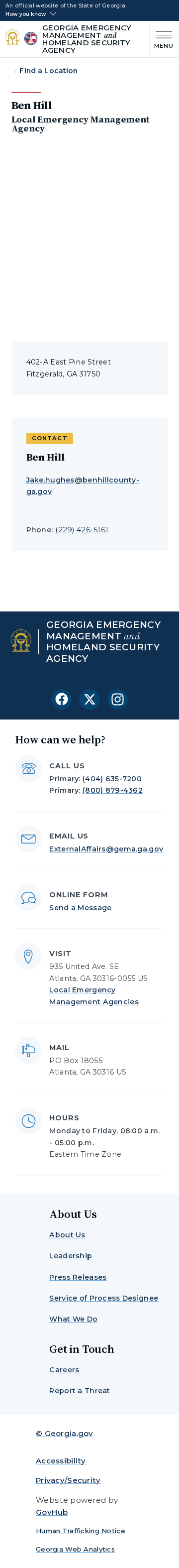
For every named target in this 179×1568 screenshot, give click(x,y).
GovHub (52, 1512)
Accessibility (61, 1460)
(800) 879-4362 (113, 790)
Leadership (70, 1255)
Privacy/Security (68, 1480)
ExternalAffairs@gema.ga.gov (106, 848)
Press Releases (77, 1277)
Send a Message (80, 907)
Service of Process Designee (103, 1298)
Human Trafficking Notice (80, 1531)
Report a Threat (79, 1390)
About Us (67, 1234)
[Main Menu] (162, 38)
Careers (64, 1369)
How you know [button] (25, 14)
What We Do (73, 1319)
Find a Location (48, 70)
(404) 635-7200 (112, 778)
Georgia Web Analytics (75, 1549)
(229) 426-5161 (81, 529)
